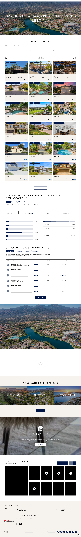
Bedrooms (55, 50)
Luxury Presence (29, 532)
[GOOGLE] (73, 532)
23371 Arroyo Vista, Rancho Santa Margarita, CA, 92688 (19, 270)
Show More (40, 297)
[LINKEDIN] (64, 532)
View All (40, 410)
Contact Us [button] (40, 444)
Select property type (9, 50)
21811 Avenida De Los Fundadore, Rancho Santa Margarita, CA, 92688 (21, 292)
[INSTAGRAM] (61, 532)
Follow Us (62, 463)
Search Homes (40, 187)
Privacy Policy (51, 532)
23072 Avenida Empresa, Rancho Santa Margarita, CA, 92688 (20, 265)
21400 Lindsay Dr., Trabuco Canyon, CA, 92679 (18, 281)
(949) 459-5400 (61, 510)
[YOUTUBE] (70, 532)
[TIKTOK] (67, 532)
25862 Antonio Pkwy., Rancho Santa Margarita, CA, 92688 (19, 276)
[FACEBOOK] (58, 532)
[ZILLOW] (76, 532)
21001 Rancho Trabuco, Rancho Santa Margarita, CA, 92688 (20, 286)
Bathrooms (31, 50)
